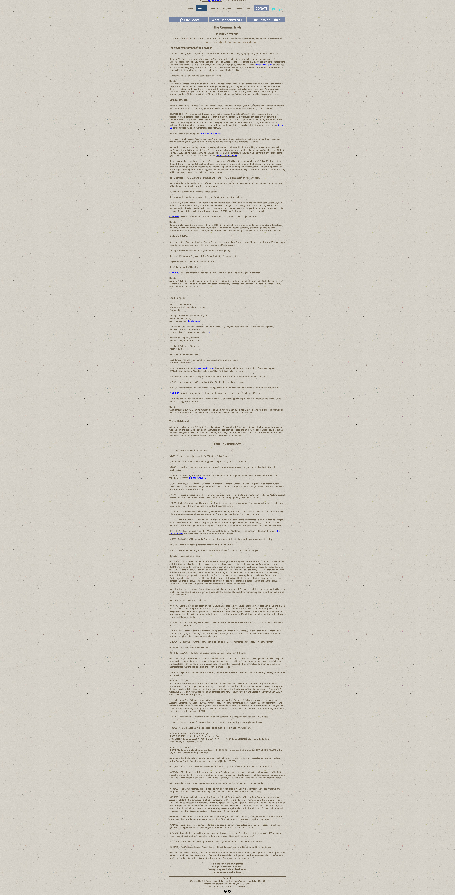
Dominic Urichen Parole (226, 155)
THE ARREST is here (197, 478)
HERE (208, 332)
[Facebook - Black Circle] (225, 891)
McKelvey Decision (263, 64)
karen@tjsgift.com (218, 883)
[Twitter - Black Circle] (229, 891)
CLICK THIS (174, 216)
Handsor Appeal (195, 321)
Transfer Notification (204, 368)
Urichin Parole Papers (211, 133)
